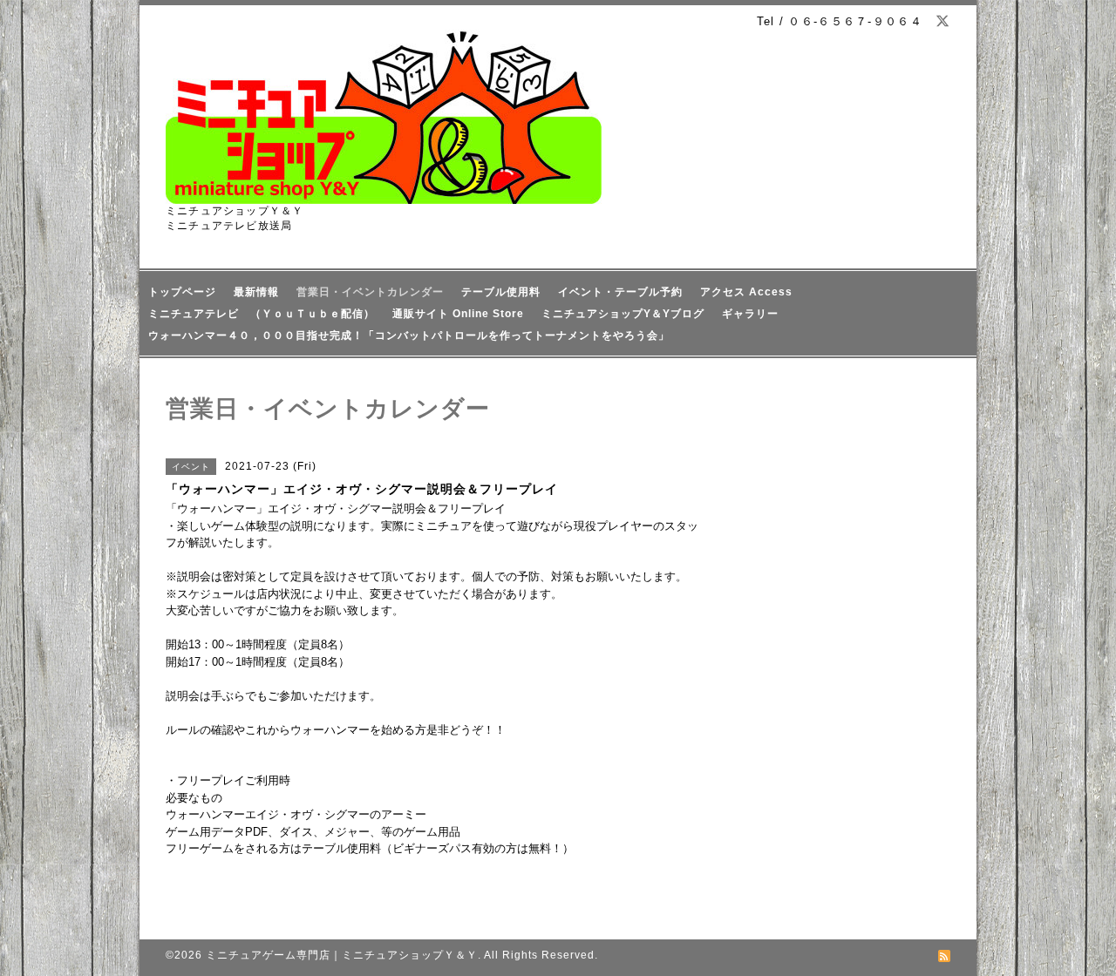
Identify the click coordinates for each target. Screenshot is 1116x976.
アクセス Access (746, 292)
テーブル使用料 (501, 292)
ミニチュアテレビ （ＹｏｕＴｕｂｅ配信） (261, 314)
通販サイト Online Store (458, 314)
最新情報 (256, 292)
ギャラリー (750, 314)
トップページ (182, 292)
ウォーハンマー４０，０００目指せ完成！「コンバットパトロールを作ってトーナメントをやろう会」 (409, 335)
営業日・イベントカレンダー (370, 292)
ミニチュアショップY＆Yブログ (622, 314)
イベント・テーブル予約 (620, 292)
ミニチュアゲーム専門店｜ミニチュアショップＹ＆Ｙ (342, 955)
